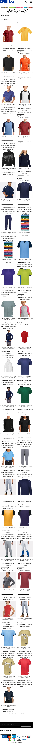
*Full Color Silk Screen (7, 76)
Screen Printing (21, 50)
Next (18, 22)
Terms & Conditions (6, 734)
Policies (14, 734)
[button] (28, 2)
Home (1, 4)
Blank (4, 50)
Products (7, 4)
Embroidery (5, 48)
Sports (13, 4)
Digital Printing (21, 52)
